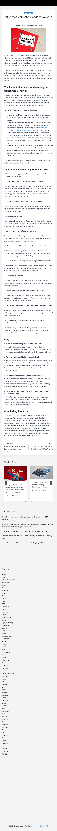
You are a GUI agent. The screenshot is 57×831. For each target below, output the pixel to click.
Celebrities (5, 606)
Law (3, 681)
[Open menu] (53, 3)
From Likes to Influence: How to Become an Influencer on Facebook (14, 447)
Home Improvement (8, 673)
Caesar (18, 25)
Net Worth (5, 700)
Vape (3, 746)
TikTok (4, 735)
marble (4, 690)
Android (4, 574)
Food (3, 649)
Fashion (4, 641)
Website (4, 748)
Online (4, 703)
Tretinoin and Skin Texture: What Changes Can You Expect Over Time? (25, 531)
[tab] (25, 501)
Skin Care (5, 719)
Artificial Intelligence (8, 580)
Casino (4, 601)
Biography (5, 590)
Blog (3, 593)
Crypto (4, 614)
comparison (5, 612)
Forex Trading (6, 652)
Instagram (5, 676)
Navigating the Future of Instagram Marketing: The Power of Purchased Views (15, 487)
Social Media (28, 13)
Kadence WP (44, 826)
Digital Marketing (7, 623)
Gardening (5, 660)
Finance (4, 644)
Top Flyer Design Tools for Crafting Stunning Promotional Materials (41, 485)
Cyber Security (7, 617)
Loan (3, 687)
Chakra (4, 609)
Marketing (5, 692)
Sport (3, 730)
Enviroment (5, 639)
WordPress (5, 754)
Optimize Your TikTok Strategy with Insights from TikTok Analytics (41, 446)
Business (5, 596)
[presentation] (15, 473)
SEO (3, 714)
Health (4, 671)
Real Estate (5, 711)
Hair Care (5, 668)
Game (4, 655)
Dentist (4, 620)
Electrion (4, 628)
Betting (4, 588)
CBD (3, 604)
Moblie (4, 698)
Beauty (4, 585)
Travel (4, 738)
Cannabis (5, 598)
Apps (3, 577)
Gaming (4, 657)
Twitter (4, 740)
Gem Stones (6, 663)
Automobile (5, 582)
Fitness (4, 647)
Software (5, 727)
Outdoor (4, 706)
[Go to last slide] (6, 483)
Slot (3, 722)
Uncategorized (6, 743)
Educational (5, 625)
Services (4, 716)
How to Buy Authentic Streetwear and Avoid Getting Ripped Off (22, 543)
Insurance (5, 679)
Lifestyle (4, 684)
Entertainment (6, 636)
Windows (5, 751)
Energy (4, 633)
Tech (3, 732)
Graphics (5, 665)
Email (3, 631)
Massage (5, 695)
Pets (3, 708)
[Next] (51, 483)
